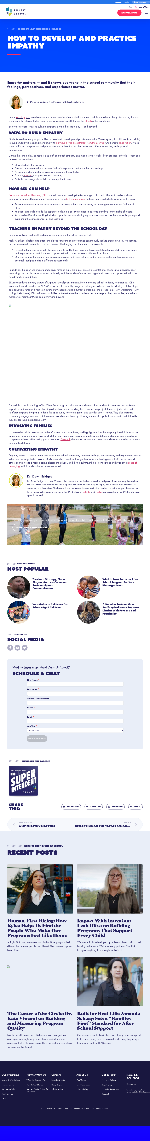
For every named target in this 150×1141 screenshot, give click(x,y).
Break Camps (7, 1093)
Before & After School (10, 1080)
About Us (82, 1074)
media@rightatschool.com (141, 1092)
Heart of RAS (143, 7)
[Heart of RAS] (136, 7)
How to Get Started (35, 1084)
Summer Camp (7, 1084)
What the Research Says (37, 1080)
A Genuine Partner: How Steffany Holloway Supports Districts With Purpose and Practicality (120, 609)
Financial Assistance (110, 1089)
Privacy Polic (81, 1089)
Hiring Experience (59, 1084)
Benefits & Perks (58, 1080)
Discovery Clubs (8, 1089)
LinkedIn (87, 491)
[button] (146, 12)
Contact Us (131, 1084)
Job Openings (57, 1089)
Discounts (105, 1093)
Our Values (81, 1080)
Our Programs (10, 1074)
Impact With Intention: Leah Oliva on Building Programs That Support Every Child (104, 927)
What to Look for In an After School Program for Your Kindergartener (120, 582)
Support (118, 2)
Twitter (99, 491)
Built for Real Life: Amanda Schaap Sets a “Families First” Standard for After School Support (108, 1020)
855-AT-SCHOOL (132, 1076)
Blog (130, 7)
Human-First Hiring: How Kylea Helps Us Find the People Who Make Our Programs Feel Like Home (37, 927)
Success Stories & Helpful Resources (37, 1090)
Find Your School (109, 1080)
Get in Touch (109, 1074)
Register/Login (108, 1084)
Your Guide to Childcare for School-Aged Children (50, 606)
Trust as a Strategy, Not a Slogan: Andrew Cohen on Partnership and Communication (50, 583)
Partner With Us (36, 1074)
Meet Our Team (83, 1084)
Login (127, 2)
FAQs (3, 1098)
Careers (56, 1074)
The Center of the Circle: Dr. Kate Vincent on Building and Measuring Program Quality (39, 1020)
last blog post (23, 117)
